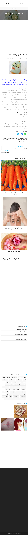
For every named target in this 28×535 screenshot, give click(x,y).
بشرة (16, 382)
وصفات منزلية (11, 398)
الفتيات (24, 382)
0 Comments (9, 58)
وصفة (6, 398)
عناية (4, 391)
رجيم (10, 389)
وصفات (24, 398)
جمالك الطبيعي (5, 386)
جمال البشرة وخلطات (12, 139)
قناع (25, 394)
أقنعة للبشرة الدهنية (22, 58)
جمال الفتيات (19, 17)
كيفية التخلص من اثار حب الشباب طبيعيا (14, 228)
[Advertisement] (14, 38)
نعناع (20, 141)
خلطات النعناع (7, 139)
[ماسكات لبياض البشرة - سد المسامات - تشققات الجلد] (7, 411)
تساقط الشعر (18, 384)
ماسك (21, 394)
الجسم (8, 377)
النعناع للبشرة (4, 138)
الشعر (24, 379)
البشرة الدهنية (14, 377)
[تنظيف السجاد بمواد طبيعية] (20, 411)
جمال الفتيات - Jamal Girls (14, 3)
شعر (6, 389)
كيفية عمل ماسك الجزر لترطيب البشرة (14, 192)
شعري (20, 391)
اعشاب (24, 377)
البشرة (20, 377)
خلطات (18, 389)
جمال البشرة (18, 139)
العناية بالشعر (5, 379)
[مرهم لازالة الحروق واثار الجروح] (7, 424)
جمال (21, 139)
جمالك (12, 386)
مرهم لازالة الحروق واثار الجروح (21, 336)
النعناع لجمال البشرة (16, 138)
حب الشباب (24, 389)
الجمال (4, 377)
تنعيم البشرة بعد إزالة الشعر (14, 251)
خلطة (14, 389)
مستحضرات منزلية (10, 394)
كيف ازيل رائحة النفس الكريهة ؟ (21, 339)
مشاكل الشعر (16, 396)
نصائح (11, 396)
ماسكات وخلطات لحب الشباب (21, 334)
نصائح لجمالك (5, 396)
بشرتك (12, 382)
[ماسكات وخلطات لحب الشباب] (20, 424)
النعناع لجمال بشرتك (10, 138)
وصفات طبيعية (18, 398)
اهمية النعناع (25, 139)
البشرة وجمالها (22, 138)
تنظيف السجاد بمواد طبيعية (22, 329)
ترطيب (24, 384)
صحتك (16, 391)
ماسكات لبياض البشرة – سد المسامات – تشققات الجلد (16, 331)
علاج (7, 391)
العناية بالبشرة (18, 379)
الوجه (20, 382)
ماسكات (16, 394)
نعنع (18, 141)
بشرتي (7, 382)
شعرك (24, 391)
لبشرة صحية (16, 58)
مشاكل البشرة (23, 396)
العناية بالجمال (11, 379)
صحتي (11, 391)
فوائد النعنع (22, 141)
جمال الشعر (23, 386)
